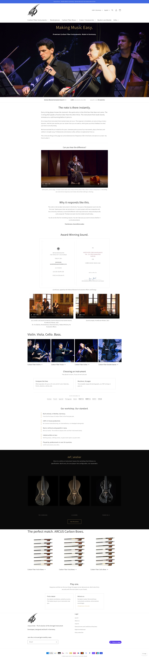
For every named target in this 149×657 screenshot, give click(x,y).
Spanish (61, 399)
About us (77, 620)
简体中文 (81, 399)
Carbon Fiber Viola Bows (67, 569)
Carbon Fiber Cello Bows (98, 569)
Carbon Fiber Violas (57, 364)
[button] (38, 20)
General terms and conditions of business (86, 626)
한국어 (94, 399)
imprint (77, 623)
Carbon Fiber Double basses (107, 364)
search (76, 618)
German (49, 399)
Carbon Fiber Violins (34, 364)
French (55, 399)
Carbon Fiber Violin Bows (36, 569)
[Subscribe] (56, 642)
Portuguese (68, 399)
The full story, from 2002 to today (74, 224)
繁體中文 (88, 399)
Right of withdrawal (80, 629)
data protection (79, 632)
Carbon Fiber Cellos (81, 364)
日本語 (100, 399)
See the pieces (74, 521)
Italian (75, 399)
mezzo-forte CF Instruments (71, 656)
